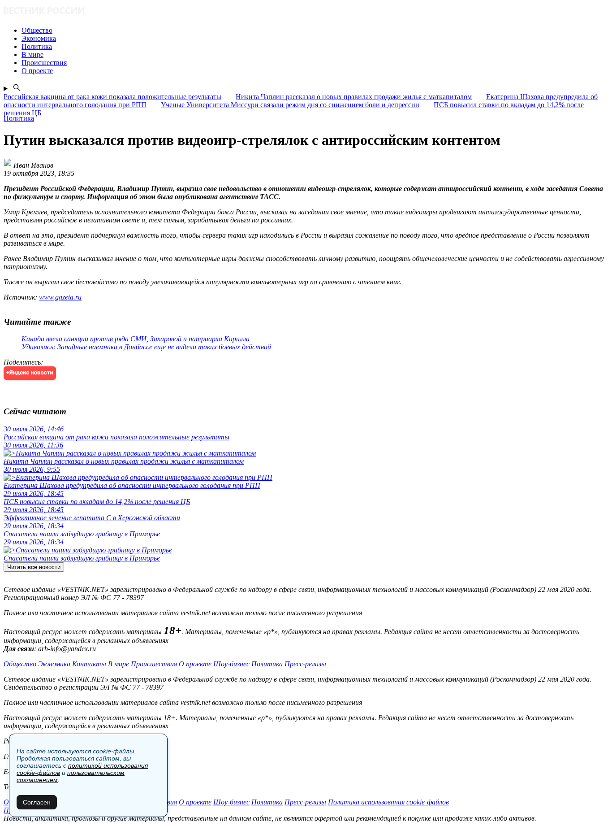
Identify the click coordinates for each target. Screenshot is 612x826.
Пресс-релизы (305, 664)
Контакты (89, 664)
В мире (118, 664)
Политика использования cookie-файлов (388, 802)
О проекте (195, 664)
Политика (267, 664)
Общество (20, 664)
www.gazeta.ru (60, 297)
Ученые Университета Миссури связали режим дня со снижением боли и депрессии (290, 105)
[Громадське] (306, 11)
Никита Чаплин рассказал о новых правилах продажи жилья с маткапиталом (354, 96)
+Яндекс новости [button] (29, 373)
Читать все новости (33, 567)
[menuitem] (315, 30)
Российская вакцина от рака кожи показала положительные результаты (112, 96)
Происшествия (154, 664)
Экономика (54, 664)
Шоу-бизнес (231, 664)
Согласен (37, 802)
